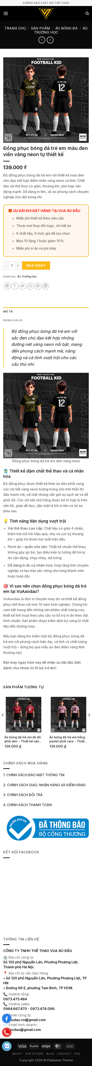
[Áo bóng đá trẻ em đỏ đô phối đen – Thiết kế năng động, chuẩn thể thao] (23, 715)
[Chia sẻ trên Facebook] (14, 286)
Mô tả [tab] (8, 311)
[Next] (89, 724)
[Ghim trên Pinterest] (38, 286)
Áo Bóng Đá (66, 28)
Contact (64, 1053)
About (17, 1053)
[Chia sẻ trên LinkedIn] (45, 286)
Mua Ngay (36, 266)
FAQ (77, 1053)
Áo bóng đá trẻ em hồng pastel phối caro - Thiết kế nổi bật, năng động (67, 739)
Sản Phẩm (40, 28)
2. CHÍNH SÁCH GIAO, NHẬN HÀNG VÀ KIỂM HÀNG (44, 785)
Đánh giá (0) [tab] (12, 320)
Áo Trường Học (27, 276)
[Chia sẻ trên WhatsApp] (7, 286)
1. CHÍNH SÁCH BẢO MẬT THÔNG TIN (33, 775)
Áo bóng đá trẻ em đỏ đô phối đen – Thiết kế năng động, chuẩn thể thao (22, 739)
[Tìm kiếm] (87, 13)
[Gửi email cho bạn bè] (30, 286)
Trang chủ (15, 28)
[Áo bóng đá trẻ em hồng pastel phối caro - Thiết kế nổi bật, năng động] (68, 715)
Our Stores (34, 1053)
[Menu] (5, 13)
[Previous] (3, 724)
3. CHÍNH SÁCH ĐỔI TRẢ (23, 795)
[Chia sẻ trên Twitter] (22, 286)
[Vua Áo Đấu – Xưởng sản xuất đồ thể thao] (46, 13)
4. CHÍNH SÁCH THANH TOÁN (27, 805)
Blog (50, 1053)
